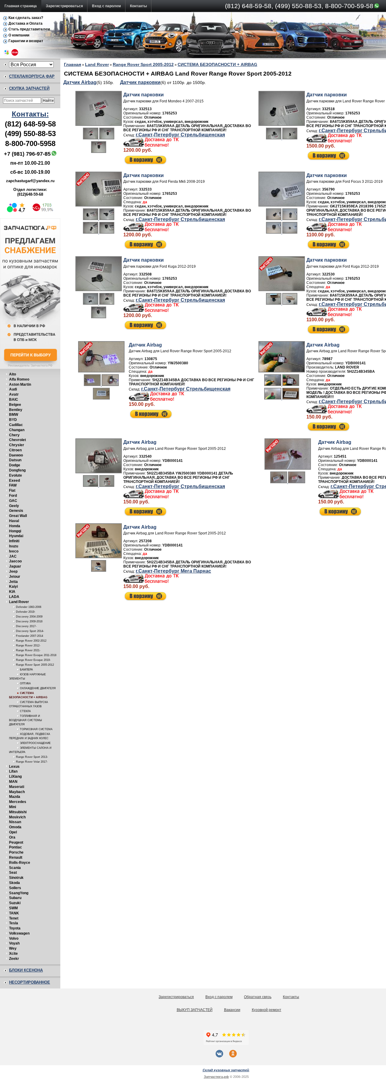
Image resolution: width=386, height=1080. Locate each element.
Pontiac (15, 847)
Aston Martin (20, 384)
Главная (72, 64)
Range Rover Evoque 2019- (33, 659)
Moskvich (17, 817)
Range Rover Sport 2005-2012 (35, 664)
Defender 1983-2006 (28, 606)
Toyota (15, 928)
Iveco (13, 551)
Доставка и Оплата (25, 23)
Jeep (13, 571)
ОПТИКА (25, 683)
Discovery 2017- (26, 626)
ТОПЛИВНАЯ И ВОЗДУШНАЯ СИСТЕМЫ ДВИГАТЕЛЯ (25, 720)
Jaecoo (15, 561)
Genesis (16, 511)
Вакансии (232, 1010)
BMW (13, 414)
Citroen (15, 450)
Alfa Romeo (19, 379)
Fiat (12, 490)
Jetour (14, 576)
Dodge (14, 465)
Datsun (15, 460)
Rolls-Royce (19, 863)
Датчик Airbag (79, 82)
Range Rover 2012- (28, 645)
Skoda (14, 883)
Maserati (16, 787)
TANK (14, 913)
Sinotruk (16, 878)
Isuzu (13, 546)
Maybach (17, 792)
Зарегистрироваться (64, 6)
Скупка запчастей (29, 88)
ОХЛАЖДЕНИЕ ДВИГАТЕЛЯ (38, 688)
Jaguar (15, 566)
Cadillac (16, 425)
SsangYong (18, 893)
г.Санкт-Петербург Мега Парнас (173, 571)
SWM (13, 908)
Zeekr (14, 959)
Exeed (14, 480)
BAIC (13, 399)
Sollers (15, 888)
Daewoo (16, 455)
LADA (14, 597)
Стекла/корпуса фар (32, 76)
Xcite (13, 953)
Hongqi (15, 531)
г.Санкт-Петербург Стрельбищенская (180, 134)
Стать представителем (29, 29)
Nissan (15, 822)
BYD (13, 420)
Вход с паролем (106, 6)
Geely (14, 506)
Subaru (15, 898)
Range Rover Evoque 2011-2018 (36, 655)
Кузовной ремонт (266, 1010)
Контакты (138, 6)
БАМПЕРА (26, 669)
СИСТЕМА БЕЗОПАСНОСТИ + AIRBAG (217, 64)
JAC (13, 556)
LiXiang (15, 776)
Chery (14, 435)
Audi (13, 389)
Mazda (14, 797)
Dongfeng (17, 470)
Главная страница (21, 6)
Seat (13, 872)
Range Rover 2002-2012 (31, 640)
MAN (13, 782)
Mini (12, 807)
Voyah (14, 943)
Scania (15, 868)
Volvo (13, 938)
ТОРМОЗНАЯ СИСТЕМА (36, 729)
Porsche (16, 852)
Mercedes (17, 802)
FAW (13, 485)
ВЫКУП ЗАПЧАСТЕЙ (195, 1010)
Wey (13, 948)
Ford (13, 495)
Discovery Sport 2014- (30, 631)
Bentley (15, 410)
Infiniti (14, 541)
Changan (16, 430)
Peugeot (16, 842)
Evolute (15, 475)
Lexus (14, 766)
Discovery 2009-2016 (29, 621)
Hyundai (16, 536)
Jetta (13, 582)
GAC (13, 501)
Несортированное (29, 982)
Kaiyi (13, 586)
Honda (14, 526)
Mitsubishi (18, 812)
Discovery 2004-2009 (29, 616)
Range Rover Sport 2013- (32, 756)
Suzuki (15, 903)
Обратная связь (257, 997)
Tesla (13, 923)
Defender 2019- (25, 611)
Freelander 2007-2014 (29, 635)
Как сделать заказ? (25, 18)
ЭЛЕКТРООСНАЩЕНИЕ (35, 743)
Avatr (14, 394)
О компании (18, 35)
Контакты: (30, 114)
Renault (15, 857)
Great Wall (18, 516)
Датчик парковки (140, 82)
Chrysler (16, 445)
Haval (14, 521)
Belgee (15, 405)
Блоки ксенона (26, 970)
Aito (12, 374)
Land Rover (19, 602)
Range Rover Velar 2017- (32, 761)
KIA (12, 592)
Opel (13, 832)
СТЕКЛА (25, 711)
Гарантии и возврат (25, 41)
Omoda (15, 827)
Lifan (13, 771)
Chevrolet (17, 440)
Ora (12, 837)
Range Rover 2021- (28, 650)
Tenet (13, 918)
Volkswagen (19, 933)
